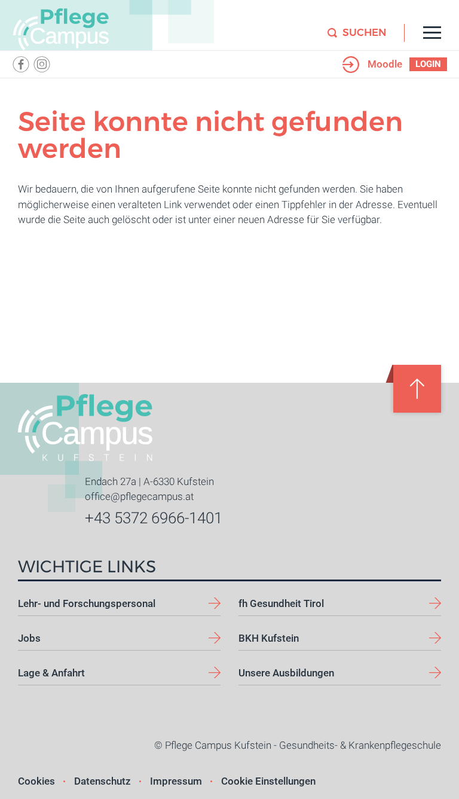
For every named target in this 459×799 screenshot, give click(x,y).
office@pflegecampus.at (139, 496)
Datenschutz (102, 781)
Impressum (176, 781)
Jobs (29, 638)
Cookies (36, 781)
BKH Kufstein (268, 638)
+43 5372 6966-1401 (153, 518)
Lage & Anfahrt (51, 673)
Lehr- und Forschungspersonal (86, 603)
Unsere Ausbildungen (286, 673)
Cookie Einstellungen (268, 781)
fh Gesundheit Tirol (281, 603)
